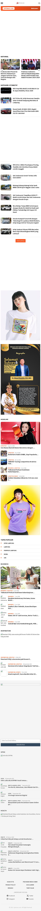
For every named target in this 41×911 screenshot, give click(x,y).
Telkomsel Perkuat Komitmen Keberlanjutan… (19, 471)
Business (11, 468)
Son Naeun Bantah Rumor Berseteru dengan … (18, 448)
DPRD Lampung (9, 543)
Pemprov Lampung (10, 550)
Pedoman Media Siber (30, 882)
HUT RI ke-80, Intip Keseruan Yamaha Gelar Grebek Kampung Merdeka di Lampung (26, 100)
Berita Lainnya (12, 785)
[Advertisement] (20, 33)
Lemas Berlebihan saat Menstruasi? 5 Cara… (24, 862)
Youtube (31, 899)
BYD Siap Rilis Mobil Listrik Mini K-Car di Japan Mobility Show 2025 (26, 90)
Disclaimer (30, 885)
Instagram (12, 899)
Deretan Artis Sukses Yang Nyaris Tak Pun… (24, 666)
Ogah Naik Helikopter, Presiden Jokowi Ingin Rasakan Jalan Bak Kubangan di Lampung (29, 74)
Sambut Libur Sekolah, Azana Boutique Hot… (22, 607)
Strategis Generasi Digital (17, 795)
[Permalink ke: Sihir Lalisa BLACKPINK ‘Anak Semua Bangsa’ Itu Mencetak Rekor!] (20, 766)
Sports (18, 672)
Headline (4, 419)
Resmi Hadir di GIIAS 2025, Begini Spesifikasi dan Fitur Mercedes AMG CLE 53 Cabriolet (26, 111)
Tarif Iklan (30, 888)
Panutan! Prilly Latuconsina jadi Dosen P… (16, 659)
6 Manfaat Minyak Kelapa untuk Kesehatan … (17, 839)
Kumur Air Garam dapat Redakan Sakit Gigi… (24, 870)
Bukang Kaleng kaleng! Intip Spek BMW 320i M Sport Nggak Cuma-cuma (26, 186)
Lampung (7, 547)
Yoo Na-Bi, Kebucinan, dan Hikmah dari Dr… (23, 787)
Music (16, 476)
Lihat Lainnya (20, 241)
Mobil (6, 554)
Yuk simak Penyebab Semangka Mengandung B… (19, 846)
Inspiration (6, 631)
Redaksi (10, 888)
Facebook (12, 896)
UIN (5, 558)
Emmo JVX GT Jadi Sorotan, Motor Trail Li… (23, 616)
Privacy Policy (10, 885)
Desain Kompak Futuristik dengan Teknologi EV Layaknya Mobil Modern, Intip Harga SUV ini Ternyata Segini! (26, 221)
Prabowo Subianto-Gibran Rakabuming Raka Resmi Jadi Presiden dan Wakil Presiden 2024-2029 (10, 74)
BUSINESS (4, 564)
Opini (3, 752)
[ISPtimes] (20, 3)
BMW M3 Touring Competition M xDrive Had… (22, 463)
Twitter (31, 896)
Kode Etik (10, 882)
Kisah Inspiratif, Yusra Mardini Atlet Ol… (22, 674)
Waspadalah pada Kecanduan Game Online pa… (23, 803)
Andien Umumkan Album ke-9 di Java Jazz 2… (23, 479)
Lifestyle (4, 446)
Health (4, 810)
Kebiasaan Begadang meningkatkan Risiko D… (23, 854)
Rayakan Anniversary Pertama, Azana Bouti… (21, 599)
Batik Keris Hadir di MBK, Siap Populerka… (23, 455)
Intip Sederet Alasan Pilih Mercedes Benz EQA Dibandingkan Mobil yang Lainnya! (26, 231)
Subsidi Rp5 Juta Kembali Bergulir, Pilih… (23, 624)
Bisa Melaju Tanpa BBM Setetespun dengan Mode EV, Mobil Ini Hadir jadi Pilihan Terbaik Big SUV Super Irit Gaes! (26, 209)
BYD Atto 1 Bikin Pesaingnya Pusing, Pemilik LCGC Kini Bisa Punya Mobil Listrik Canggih (26, 167)
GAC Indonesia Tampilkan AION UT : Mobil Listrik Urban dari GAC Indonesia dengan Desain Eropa (26, 197)
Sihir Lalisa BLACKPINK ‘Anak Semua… (14, 780)
